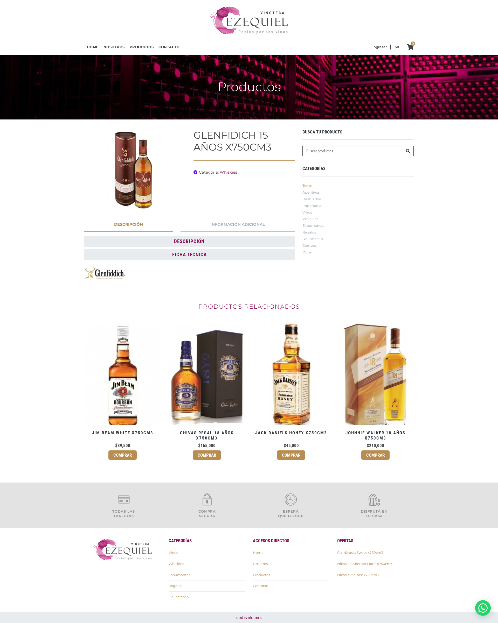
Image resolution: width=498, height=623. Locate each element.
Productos (142, 47)
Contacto (168, 47)
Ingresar (379, 47)
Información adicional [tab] (237, 224)
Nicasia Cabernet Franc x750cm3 (364, 564)
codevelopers (249, 617)
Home (93, 47)
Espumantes (313, 225)
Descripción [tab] (128, 224)
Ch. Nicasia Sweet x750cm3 (360, 552)
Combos (309, 245)
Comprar (122, 455)
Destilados (311, 199)
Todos (307, 185)
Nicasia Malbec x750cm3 (358, 575)
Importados (312, 205)
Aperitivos (311, 192)
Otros (307, 252)
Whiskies (228, 172)
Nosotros (114, 47)
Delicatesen (312, 239)
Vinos (307, 212)
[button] (483, 608)
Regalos (309, 232)
